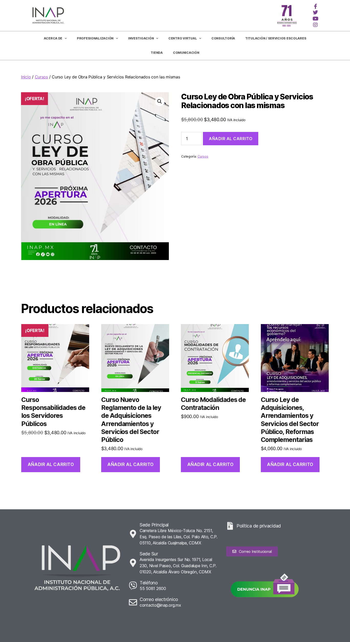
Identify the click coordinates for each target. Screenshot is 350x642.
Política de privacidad (258, 526)
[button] (159, 101)
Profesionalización (95, 38)
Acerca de (53, 38)
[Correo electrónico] (133, 602)
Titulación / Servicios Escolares (275, 38)
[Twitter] (315, 12)
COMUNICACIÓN (186, 53)
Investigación (141, 38)
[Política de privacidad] (230, 526)
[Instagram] (315, 25)
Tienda (156, 53)
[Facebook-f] (315, 6)
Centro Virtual (182, 38)
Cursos (41, 76)
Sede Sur (149, 553)
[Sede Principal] (133, 534)
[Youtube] (315, 19)
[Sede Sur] (133, 563)
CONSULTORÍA (223, 38)
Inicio (26, 76)
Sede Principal (154, 524)
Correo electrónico (159, 599)
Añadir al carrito (230, 138)
